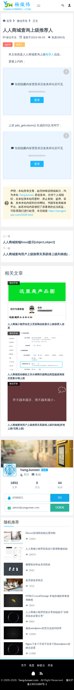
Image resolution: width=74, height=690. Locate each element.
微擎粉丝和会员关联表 (38, 564)
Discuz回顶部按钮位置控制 (40, 533)
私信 (38, 474)
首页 (9, 20)
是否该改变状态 (34, 580)
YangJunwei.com (28, 680)
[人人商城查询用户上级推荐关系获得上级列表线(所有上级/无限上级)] (37, 401)
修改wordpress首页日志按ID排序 (43, 628)
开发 (50, 665)
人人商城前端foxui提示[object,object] (29, 242)
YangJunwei (26, 194)
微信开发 (22, 20)
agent (8, 44)
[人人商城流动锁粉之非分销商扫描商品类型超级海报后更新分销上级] (37, 350)
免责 (31, 665)
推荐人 (19, 44)
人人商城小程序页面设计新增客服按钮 (47, 548)
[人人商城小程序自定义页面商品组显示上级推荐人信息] (37, 300)
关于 (23, 665)
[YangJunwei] (17, 5)
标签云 (41, 665)
